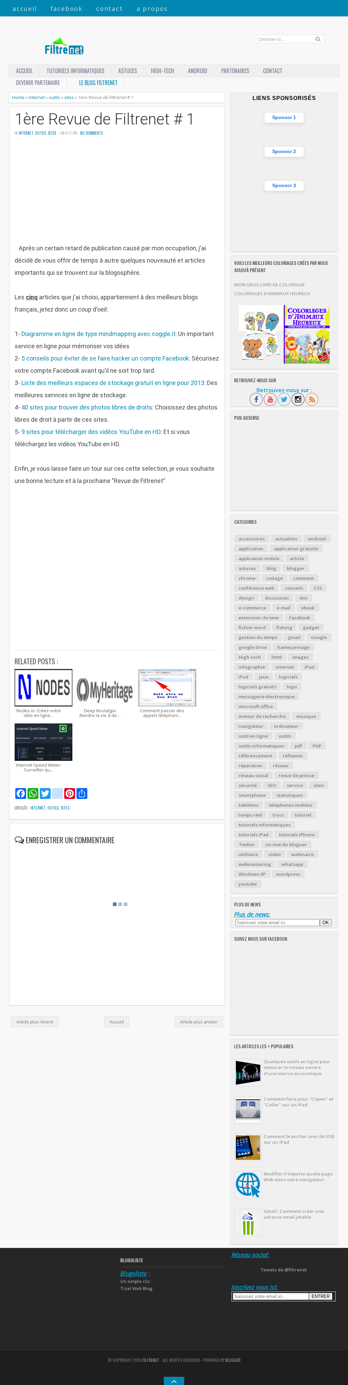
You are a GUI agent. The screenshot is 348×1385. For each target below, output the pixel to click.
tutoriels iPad (253, 835)
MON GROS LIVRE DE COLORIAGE (269, 285)
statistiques (289, 795)
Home (18, 97)
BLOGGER (233, 1360)
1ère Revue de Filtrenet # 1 (105, 119)
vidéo (274, 854)
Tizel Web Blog (136, 1288)
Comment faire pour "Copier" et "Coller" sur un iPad (298, 1102)
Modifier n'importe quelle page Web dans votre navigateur (298, 1177)
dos (303, 598)
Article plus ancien (199, 1022)
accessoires (252, 539)
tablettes (248, 805)
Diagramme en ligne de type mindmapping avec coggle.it (98, 333)
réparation (250, 766)
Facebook (67, 8)
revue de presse (296, 775)
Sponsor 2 (284, 151)
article (297, 558)
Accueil (25, 8)
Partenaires (235, 71)
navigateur (251, 726)
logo (292, 687)
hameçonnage (293, 647)
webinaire (302, 854)
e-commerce (252, 608)
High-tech (162, 71)
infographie (252, 667)
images (300, 657)
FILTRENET (150, 1360)
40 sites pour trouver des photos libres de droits (86, 407)
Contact (109, 8)
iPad (309, 667)
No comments (91, 133)
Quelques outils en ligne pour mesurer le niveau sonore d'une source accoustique (297, 1067)
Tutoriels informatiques (75, 71)
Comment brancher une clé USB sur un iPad (299, 1139)
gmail (294, 637)
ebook (308, 608)
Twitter (247, 844)
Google (319, 637)
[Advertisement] (117, 194)
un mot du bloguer (286, 844)
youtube (248, 884)
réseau (281, 766)
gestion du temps (258, 637)
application (251, 549)
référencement (255, 756)
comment (303, 578)
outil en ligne (253, 736)
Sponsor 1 (284, 117)
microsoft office (256, 706)
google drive (253, 647)
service (295, 785)
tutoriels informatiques (265, 825)
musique (306, 716)
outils (54, 97)
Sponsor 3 (284, 185)
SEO (271, 785)
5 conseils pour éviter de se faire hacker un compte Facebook (105, 358)
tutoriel (303, 815)
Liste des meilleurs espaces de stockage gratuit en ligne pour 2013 (112, 382)
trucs (278, 815)
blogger (295, 568)
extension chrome (259, 618)
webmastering (255, 864)
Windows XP (252, 874)
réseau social (253, 775)
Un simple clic (135, 1281)
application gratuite (296, 549)
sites (69, 97)
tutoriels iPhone (297, 835)
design (246, 598)
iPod (243, 677)
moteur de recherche (262, 716)
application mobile (259, 558)
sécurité (248, 785)
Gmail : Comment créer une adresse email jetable (294, 1214)
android (317, 539)
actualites (286, 539)
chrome (247, 578)
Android (197, 71)
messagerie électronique (267, 697)
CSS (318, 588)
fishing (284, 627)
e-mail (284, 608)
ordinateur (286, 726)
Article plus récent (34, 1022)
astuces (127, 71)
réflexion (293, 756)
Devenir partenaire (38, 83)
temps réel (250, 815)
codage (274, 578)
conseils (294, 588)
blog (271, 568)
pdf (298, 746)
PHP (317, 746)
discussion (277, 598)
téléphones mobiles (290, 805)
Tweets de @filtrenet (283, 1270)
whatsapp (292, 864)
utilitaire (248, 854)
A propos (152, 8)
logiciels (288, 677)
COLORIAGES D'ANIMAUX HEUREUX (272, 293)
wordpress (288, 874)
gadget (311, 627)
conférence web (256, 588)
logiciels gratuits (257, 687)
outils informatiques (261, 746)
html (277, 657)
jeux (263, 677)
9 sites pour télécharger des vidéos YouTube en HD (91, 431)
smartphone (252, 795)
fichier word (252, 627)
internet (37, 97)
